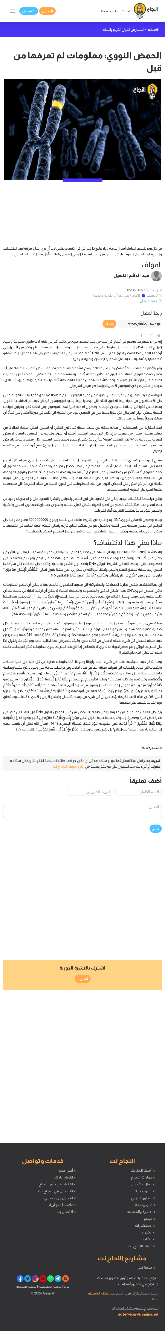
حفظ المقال (149, 301)
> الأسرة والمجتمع (141, 1211)
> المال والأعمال (143, 1184)
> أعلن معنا (67, 1170)
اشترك (82, 979)
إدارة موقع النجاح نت (68, 766)
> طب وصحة (145, 1205)
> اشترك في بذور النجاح (57, 1184)
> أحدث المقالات (143, 1170)
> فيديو (149, 1218)
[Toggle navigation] (12, 11)
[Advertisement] (82, 210)
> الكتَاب (149, 1239)
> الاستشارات (145, 1225)
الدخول (47, 11)
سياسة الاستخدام (26, 1286)
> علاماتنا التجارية (62, 1205)
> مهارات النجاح (143, 1177)
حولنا (66, 1286)
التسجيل (28, 11)
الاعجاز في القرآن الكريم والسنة (116, 295)
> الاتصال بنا (66, 1211)
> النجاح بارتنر (65, 1177)
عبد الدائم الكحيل (131, 275)
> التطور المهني (143, 1198)
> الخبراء (148, 1232)
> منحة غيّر (146, 1267)
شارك (109, 324)
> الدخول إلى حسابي (60, 1198)
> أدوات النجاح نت (141, 1246)
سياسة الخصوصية (49, 1286)
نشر (155, 828)
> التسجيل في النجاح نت (57, 1191)
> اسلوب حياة (144, 1191)
